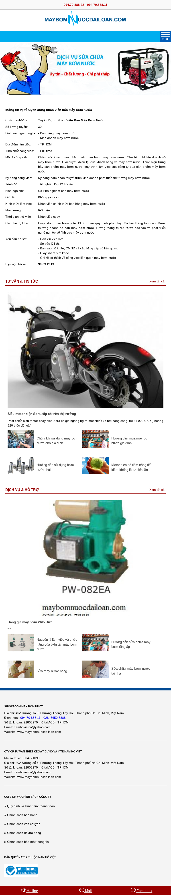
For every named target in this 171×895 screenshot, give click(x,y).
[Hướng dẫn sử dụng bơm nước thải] (21, 473)
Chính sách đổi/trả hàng (24, 833)
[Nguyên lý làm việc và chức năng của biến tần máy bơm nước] (21, 650)
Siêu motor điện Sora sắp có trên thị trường (42, 414)
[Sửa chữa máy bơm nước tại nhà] (95, 677)
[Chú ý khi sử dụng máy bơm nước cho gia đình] (21, 446)
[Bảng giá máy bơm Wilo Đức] (85, 615)
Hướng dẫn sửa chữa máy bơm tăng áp (131, 644)
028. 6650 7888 (54, 717)
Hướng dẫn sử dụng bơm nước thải (55, 467)
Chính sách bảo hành (22, 815)
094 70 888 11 (30, 717)
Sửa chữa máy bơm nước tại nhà (130, 671)
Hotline (32, 891)
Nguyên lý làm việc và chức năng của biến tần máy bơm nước (57, 644)
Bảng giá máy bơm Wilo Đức (30, 622)
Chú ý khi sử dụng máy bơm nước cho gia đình (57, 440)
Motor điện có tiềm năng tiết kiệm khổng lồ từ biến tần (131, 467)
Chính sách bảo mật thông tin (28, 841)
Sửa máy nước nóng (52, 671)
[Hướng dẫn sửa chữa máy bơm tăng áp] (95, 650)
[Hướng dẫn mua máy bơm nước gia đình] (95, 446)
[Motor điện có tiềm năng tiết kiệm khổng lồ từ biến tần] (95, 473)
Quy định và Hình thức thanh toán (31, 806)
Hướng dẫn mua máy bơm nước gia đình (131, 440)
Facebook (144, 891)
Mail (88, 891)
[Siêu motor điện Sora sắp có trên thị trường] (85, 406)
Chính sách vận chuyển (23, 824)
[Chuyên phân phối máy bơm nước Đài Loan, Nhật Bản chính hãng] (86, 27)
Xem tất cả (157, 281)
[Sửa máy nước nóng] (21, 677)
